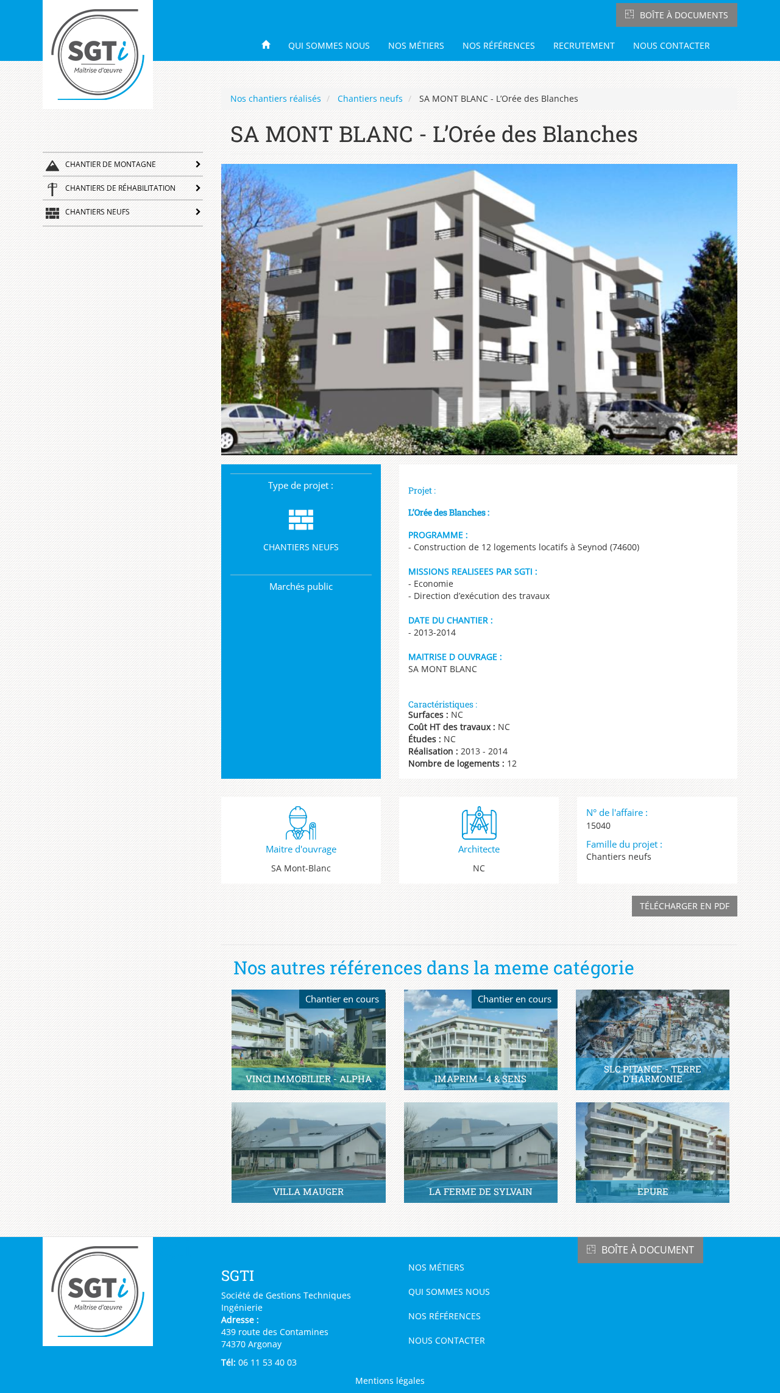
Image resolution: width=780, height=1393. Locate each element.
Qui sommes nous (329, 45)
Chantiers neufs (97, 212)
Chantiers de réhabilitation (120, 188)
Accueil (270, 44)
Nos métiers (416, 45)
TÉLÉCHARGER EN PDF (684, 906)
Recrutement (584, 45)
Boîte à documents (684, 15)
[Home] (102, 54)
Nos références (499, 45)
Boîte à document (647, 1250)
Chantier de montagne (110, 164)
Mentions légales (390, 1380)
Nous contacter (671, 45)
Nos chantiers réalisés (275, 98)
